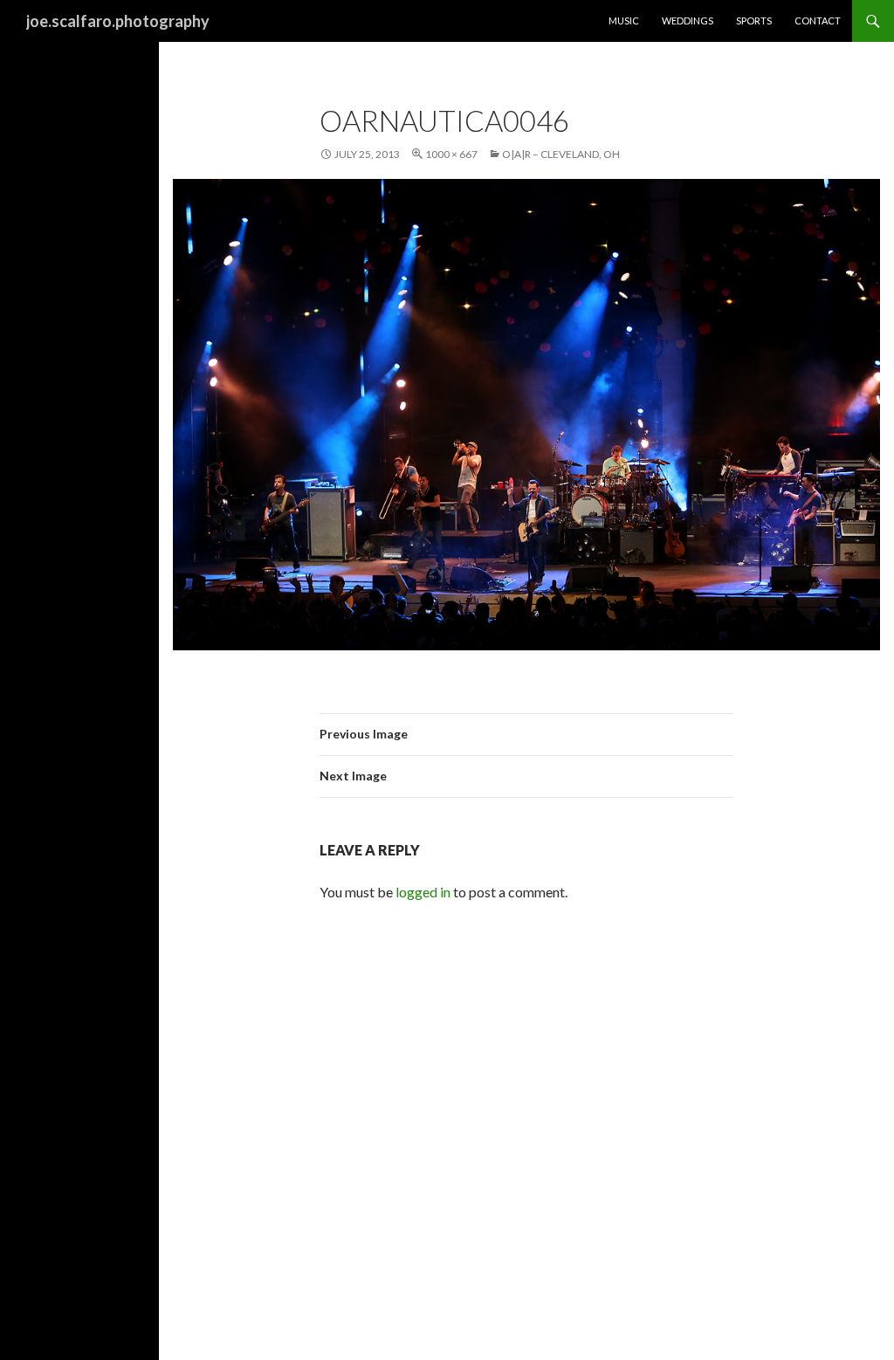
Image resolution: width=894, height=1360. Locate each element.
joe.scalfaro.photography (118, 21)
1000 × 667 (451, 154)
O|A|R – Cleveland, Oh (561, 154)
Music (624, 20)
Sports (754, 20)
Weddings (687, 20)
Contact (817, 20)
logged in (422, 891)
